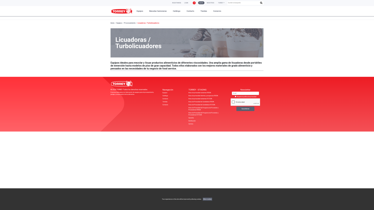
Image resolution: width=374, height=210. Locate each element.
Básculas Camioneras (158, 11)
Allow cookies (207, 199)
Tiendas (203, 11)
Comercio (217, 11)
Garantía (191, 118)
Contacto (190, 11)
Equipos (140, 11)
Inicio (112, 23)
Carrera (190, 124)
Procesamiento (130, 23)
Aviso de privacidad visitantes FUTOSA (200, 98)
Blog (201, 3)
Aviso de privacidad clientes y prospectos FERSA (203, 95)
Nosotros (210, 3)
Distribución (192, 121)
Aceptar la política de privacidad (246, 96)
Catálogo (176, 11)
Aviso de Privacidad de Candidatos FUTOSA (201, 104)
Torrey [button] (220, 3)
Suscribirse (245, 109)
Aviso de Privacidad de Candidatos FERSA (201, 101)
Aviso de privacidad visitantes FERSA (199, 92)
